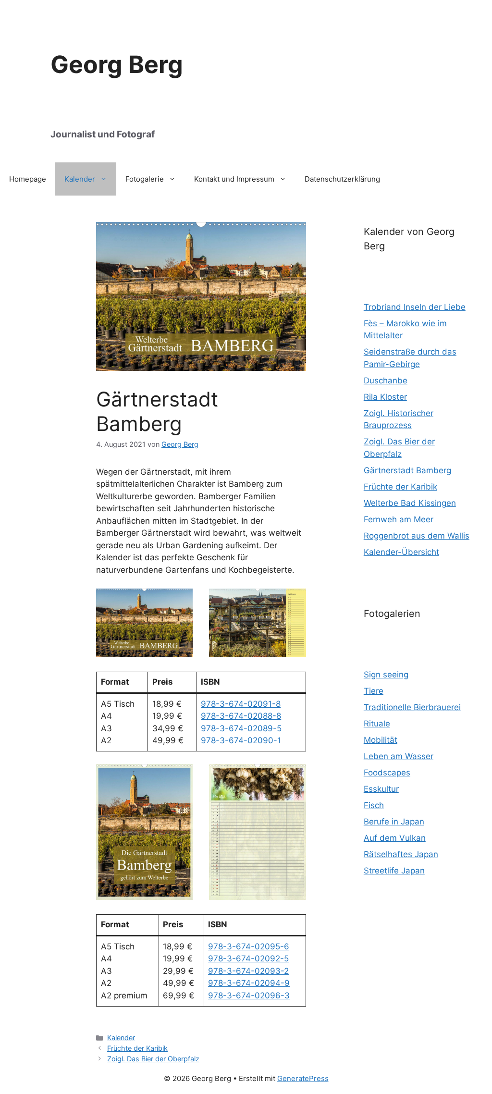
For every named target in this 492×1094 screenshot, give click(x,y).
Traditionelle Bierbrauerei (412, 707)
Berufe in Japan (394, 821)
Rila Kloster (385, 397)
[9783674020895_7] (257, 623)
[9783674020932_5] (257, 832)
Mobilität (380, 740)
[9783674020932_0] (144, 832)
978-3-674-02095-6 (248, 946)
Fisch (374, 805)
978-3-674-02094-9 (249, 983)
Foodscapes (387, 772)
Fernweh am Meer (398, 519)
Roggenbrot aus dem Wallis (416, 536)
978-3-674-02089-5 (241, 728)
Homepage (27, 179)
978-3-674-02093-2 (248, 971)
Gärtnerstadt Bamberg (407, 470)
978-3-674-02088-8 (241, 716)
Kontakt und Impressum (234, 179)
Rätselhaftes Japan (401, 854)
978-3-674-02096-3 (249, 995)
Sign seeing (386, 674)
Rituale (377, 723)
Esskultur (381, 789)
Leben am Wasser (398, 756)
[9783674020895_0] (201, 368)
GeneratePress (303, 1078)
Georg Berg (116, 64)
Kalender (79, 179)
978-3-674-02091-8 (241, 704)
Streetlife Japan (394, 870)
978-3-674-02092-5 (248, 958)
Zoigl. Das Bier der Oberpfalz (153, 1059)
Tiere (373, 691)
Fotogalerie (144, 179)
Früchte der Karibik (137, 1048)
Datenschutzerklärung (342, 179)
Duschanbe (385, 380)
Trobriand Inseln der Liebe (415, 307)
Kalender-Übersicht (401, 552)
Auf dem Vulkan (395, 838)
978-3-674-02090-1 (241, 740)
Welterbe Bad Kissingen (410, 503)
